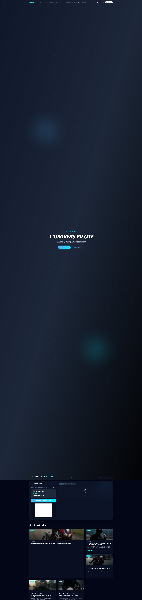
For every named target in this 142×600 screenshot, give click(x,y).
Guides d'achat (77, 247)
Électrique (74, 2)
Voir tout (109, 526)
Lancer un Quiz (65, 247)
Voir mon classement (105, 477)
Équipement (59, 2)
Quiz (41, 2)
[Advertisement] (43, 510)
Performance (67, 2)
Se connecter (109, 2)
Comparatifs (51, 2)
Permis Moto (87, 2)
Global (62, 483)
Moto (45, 2)
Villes (74, 483)
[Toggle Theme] (103, 2)
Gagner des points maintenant (44, 500)
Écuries (68, 483)
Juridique (80, 2)
